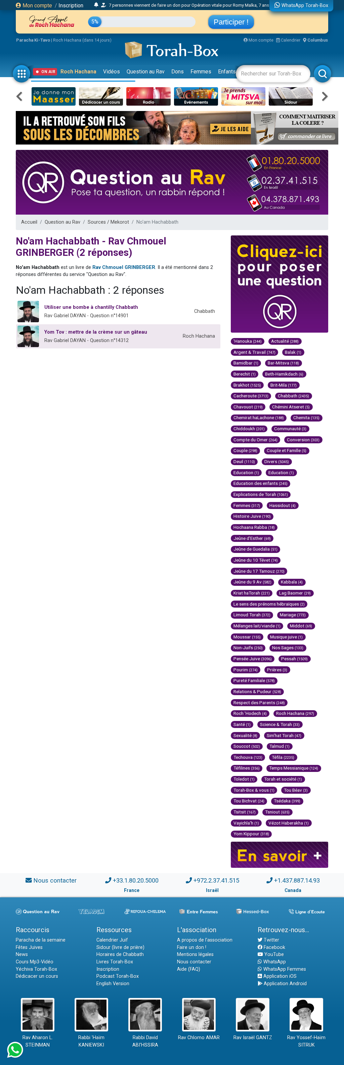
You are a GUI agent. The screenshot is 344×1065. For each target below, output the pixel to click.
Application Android (284, 984)
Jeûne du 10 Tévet (255, 560)
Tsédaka (287, 800)
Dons (177, 71)
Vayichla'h (246, 823)
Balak (293, 352)
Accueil (29, 222)
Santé (242, 724)
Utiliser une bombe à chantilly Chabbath (91, 307)
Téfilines (246, 768)
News (22, 954)
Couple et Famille (286, 450)
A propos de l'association (204, 940)
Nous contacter (55, 880)
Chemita (306, 417)
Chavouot (248, 406)
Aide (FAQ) (188, 969)
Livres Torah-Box (114, 962)
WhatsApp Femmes (284, 969)
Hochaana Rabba (254, 527)
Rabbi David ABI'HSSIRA (145, 1041)
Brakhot (247, 385)
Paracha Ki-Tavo (33, 40)
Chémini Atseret (291, 406)
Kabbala (292, 581)
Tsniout (277, 812)
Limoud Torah (251, 614)
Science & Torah (280, 724)
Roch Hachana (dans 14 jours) (82, 40)
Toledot (244, 779)
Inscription (70, 5)
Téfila (283, 757)
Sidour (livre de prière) (120, 947)
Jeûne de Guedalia (255, 549)
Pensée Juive (252, 658)
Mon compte (36, 5)
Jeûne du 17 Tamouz (259, 571)
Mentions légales (195, 954)
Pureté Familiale (254, 680)
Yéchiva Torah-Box (36, 969)
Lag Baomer (295, 593)
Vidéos (111, 71)
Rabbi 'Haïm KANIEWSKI (91, 1041)
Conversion (303, 439)
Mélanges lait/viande (257, 625)
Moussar (247, 636)
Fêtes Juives (29, 947)
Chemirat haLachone (258, 417)
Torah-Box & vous (253, 790)
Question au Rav (146, 71)
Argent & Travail (254, 352)
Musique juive (286, 636)
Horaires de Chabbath (120, 954)
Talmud (279, 746)
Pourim (245, 669)
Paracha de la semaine (41, 940)
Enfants (227, 71)
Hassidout (282, 505)
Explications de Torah (260, 494)
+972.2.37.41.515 (216, 880)
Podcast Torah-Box (117, 976)
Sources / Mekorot (108, 222)
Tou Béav (296, 790)
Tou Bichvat (248, 800)
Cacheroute (250, 395)
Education (246, 472)
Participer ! (231, 22)
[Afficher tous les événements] (96, 5)
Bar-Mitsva (283, 363)
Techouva (247, 757)
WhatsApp (274, 962)
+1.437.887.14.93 (297, 880)
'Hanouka (247, 341)
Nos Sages (287, 647)
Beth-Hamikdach (284, 374)
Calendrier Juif (112, 940)
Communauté (290, 428)
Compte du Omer (255, 439)
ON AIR (48, 71)
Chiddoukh (249, 428)
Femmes (200, 71)
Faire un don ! (191, 947)
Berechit (244, 374)
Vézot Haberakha (288, 823)
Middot (301, 625)
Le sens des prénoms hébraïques (269, 604)
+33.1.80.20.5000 (136, 880)
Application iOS (279, 976)
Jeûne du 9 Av (252, 581)
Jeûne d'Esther (252, 538)
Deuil (244, 461)
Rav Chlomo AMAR (199, 1038)
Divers (276, 461)
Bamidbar (245, 363)
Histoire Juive (252, 516)
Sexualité (245, 735)
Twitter (270, 940)
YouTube (273, 954)
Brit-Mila (283, 385)
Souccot (246, 746)
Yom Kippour (251, 833)
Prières (277, 669)
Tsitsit (244, 812)
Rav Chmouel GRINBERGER (123, 267)
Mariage (293, 614)
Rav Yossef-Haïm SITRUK (306, 1041)
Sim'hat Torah (284, 735)
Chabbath (293, 395)
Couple (245, 450)
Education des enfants (260, 483)
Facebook (273, 947)
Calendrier (290, 40)
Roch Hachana (78, 71)
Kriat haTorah (251, 593)
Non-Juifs (248, 647)
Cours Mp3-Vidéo (34, 962)
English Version (112, 984)
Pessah (294, 658)
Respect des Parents (259, 702)
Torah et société (283, 779)
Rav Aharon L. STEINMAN (38, 1041)
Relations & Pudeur (257, 691)
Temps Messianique (293, 768)
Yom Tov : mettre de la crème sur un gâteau (95, 332)
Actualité (285, 341)
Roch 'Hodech (250, 713)
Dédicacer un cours (37, 976)
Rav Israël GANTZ (252, 1038)
